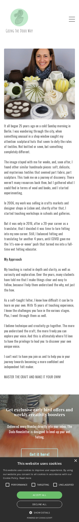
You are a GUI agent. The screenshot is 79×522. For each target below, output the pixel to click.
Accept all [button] (39, 494)
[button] (39, 512)
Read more (25, 477)
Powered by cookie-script (39, 518)
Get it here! (39, 454)
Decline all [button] (39, 504)
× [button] (75, 460)
